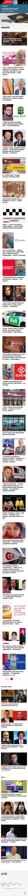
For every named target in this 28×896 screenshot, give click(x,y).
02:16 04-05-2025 (6, 651)
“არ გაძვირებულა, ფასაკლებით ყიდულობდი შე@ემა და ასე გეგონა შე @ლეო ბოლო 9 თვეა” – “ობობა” (12, 622)
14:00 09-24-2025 (6, 412)
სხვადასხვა (3, 885)
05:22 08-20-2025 (6, 492)
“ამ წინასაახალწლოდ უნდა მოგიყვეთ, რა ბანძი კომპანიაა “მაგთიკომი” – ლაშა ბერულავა (13, 279)
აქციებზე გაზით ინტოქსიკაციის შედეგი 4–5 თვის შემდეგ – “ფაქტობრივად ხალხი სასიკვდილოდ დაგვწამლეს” (13, 542)
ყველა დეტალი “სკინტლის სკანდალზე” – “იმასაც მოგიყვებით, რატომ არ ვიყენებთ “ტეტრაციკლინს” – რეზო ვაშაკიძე (13, 647)
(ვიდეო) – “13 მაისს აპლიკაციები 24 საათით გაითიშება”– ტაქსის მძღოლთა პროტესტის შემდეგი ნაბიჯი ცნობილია (12, 226)
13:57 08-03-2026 (6, 76)
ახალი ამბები (5, 36)
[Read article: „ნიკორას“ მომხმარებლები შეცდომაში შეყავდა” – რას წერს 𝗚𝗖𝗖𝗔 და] (14, 397)
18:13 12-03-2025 (6, 308)
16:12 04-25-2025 (6, 574)
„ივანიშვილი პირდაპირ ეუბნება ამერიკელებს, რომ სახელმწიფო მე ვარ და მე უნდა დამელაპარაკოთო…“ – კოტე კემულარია (13, 768)
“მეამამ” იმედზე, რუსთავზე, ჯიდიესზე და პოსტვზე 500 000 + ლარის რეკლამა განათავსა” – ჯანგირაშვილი (13, 304)
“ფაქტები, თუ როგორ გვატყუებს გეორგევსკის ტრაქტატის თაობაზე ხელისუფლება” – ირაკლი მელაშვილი (12, 747)
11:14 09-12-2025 (6, 436)
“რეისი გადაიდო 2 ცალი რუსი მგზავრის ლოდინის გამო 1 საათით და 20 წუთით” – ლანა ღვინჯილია (13, 98)
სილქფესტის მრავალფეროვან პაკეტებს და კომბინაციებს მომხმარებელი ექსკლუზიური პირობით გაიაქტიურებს (13, 796)
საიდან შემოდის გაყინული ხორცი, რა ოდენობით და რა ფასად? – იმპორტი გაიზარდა (12, 200)
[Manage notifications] (25, 893)
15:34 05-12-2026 (6, 204)
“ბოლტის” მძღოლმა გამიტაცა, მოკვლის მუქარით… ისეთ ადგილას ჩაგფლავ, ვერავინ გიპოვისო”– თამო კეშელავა (13, 330)
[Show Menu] (23, 3)
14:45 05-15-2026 (6, 178)
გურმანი (19, 884)
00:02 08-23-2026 (5, 863)
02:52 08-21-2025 (6, 463)
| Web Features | (8, 888)
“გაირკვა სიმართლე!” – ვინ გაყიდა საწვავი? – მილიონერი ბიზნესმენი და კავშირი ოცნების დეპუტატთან (12, 725)
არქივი (8, 885)
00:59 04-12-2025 (6, 600)
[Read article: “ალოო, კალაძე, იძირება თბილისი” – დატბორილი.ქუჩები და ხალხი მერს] (14, 696)
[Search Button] (26, 3)
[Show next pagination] (22, 679)
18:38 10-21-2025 (6, 361)
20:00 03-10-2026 (6, 257)
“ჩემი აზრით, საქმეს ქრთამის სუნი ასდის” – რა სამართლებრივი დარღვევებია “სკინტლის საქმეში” (13, 596)
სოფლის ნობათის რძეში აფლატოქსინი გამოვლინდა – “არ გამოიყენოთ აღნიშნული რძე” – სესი (12, 673)
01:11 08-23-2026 (5, 822)
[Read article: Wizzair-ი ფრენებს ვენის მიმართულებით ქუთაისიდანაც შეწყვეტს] (14, 423)
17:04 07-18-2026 (5, 771)
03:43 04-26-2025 (6, 545)
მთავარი (2, 24)
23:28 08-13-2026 (5, 750)
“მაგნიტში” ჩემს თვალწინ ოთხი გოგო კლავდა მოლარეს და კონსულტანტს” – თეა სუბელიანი (13, 383)
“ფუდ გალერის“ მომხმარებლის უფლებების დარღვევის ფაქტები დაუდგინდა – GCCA (12, 40)
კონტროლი (12, 24)
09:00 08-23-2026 (5, 799)
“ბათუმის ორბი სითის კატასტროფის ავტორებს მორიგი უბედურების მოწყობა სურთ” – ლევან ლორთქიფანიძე (12, 123)
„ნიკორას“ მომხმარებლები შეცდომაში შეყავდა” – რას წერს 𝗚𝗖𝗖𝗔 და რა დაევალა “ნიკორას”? (12, 408)
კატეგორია (7, 24)
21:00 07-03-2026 (6, 127)
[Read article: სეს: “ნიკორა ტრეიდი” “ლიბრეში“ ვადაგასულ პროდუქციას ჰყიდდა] (14, 165)
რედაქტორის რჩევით (5, 884)
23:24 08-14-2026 (5, 707)
